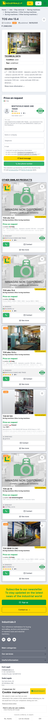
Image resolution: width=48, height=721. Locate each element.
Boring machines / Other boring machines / (21, 14)
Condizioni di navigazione (25, 152)
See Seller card (17, 115)
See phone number (25, 164)
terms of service (26, 170)
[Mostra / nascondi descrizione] (15, 86)
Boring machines (33, 10)
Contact (29, 244)
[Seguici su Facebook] (9, 639)
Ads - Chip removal (16, 10)
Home (4, 10)
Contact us (23, 610)
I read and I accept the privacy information (19, 150)
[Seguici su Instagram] (3, 639)
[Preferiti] (44, 19)
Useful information (10, 660)
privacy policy (13, 170)
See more (25, 250)
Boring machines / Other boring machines (21, 12)
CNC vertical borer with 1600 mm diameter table (19, 499)
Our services (7, 654)
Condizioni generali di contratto (27, 154)
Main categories (9, 648)
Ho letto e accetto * (21, 152)
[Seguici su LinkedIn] (14, 639)
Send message (25, 158)
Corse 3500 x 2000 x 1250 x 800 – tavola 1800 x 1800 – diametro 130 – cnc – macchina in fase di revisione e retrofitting (23, 302)
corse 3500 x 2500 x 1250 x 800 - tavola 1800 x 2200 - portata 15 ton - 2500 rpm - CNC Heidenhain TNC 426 (23, 560)
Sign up (25, 602)
